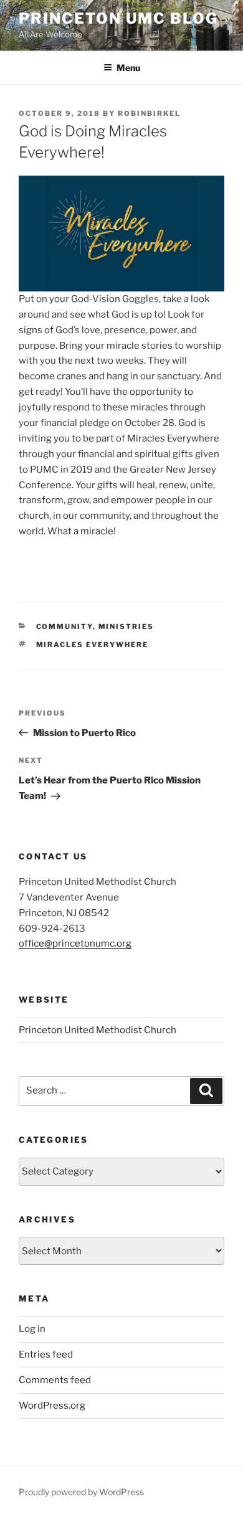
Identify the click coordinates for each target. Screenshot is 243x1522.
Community (64, 626)
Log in (32, 1329)
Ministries (126, 626)
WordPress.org (52, 1405)
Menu (128, 67)
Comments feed (55, 1380)
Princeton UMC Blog (118, 18)
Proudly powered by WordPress (81, 1492)
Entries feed (46, 1354)
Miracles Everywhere (92, 644)
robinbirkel (149, 113)
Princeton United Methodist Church (97, 1030)
